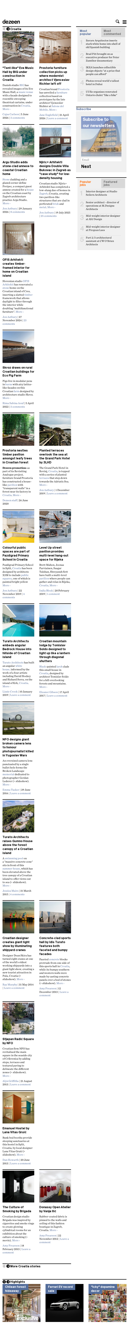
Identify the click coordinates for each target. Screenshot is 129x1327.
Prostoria (63, 89)
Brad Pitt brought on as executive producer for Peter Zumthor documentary (102, 55)
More (6, 109)
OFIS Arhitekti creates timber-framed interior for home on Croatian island (16, 267)
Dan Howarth (11, 1159)
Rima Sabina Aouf (13, 403)
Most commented (112, 32)
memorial (8, 774)
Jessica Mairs (10, 890)
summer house (11, 868)
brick (56, 203)
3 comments (17, 117)
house (30, 189)
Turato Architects (13, 662)
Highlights (17, 1281)
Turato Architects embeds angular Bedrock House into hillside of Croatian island (17, 649)
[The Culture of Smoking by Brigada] (18, 1188)
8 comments (17, 211)
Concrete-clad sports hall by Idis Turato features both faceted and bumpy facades (55, 946)
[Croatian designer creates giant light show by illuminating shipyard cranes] (18, 919)
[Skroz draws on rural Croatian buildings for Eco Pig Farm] (18, 348)
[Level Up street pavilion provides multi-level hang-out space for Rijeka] (55, 528)
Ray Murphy (10, 984)
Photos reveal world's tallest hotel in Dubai (102, 82)
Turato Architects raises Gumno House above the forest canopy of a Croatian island (18, 845)
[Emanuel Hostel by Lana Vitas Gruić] (18, 1109)
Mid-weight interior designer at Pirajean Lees (103, 228)
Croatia (25, 105)
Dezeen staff (10, 500)
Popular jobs (85, 183)
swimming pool (14, 858)
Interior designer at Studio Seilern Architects (101, 193)
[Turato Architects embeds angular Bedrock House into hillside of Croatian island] (18, 622)
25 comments (49, 215)
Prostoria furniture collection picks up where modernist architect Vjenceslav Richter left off (54, 75)
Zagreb (43, 193)
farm (16, 391)
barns (8, 384)
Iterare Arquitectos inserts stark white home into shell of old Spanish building (103, 42)
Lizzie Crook (10, 691)
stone (6, 287)
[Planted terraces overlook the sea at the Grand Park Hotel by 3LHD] (55, 431)
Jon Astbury (10, 208)
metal (42, 207)
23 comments (15, 322)
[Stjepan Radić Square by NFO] (18, 1020)
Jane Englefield (48, 114)
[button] (117, 21)
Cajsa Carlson (11, 114)
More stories (25, 1266)
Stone (6, 179)
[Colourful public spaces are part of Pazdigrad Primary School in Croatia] (18, 528)
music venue (25, 92)
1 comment (53, 594)
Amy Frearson (47, 988)
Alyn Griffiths (11, 1081)
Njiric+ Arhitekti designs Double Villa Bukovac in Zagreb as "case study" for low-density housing (55, 170)
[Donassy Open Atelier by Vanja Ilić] (55, 1188)
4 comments (14, 595)
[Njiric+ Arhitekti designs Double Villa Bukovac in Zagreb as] (55, 143)
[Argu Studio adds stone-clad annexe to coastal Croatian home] (18, 143)
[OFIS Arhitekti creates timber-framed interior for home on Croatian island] (18, 240)
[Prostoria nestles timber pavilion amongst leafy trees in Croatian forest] (18, 431)
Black (42, 666)
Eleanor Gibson (48, 692)
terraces (44, 478)
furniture (61, 92)
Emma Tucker (11, 789)
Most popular (85, 32)
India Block (46, 590)
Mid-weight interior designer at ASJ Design (103, 217)
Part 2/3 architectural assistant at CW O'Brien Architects (100, 239)
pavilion (12, 484)
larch (59, 666)
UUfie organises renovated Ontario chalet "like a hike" (101, 93)
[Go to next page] (8, 29)
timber (28, 294)
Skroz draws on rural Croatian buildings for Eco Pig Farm (18, 371)
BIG (21, 85)
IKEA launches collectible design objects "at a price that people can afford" (103, 69)
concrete (54, 959)
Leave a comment (57, 118)
